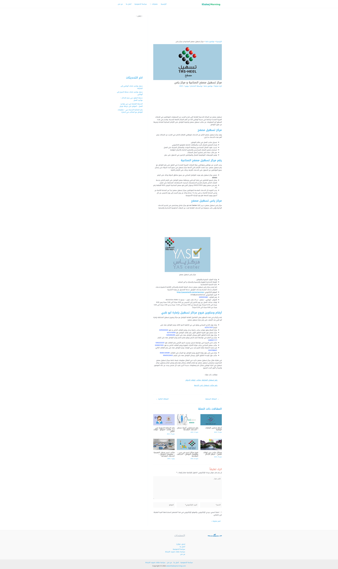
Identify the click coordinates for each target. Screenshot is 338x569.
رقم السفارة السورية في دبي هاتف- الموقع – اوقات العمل (164, 429)
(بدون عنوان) (180, 544)
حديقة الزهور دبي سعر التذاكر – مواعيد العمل (131, 99)
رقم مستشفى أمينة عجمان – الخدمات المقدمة (187, 428)
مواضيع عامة (208, 86)
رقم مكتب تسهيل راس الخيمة (205, 385)
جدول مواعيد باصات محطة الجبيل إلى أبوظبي (130, 93)
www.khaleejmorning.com (176, 565)
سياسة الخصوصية (179, 549)
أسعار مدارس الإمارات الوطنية (213, 428)
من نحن (182, 554)
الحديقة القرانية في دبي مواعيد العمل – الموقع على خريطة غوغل (131, 105)
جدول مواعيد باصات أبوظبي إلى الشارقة (132, 87)
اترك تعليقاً (218, 86)
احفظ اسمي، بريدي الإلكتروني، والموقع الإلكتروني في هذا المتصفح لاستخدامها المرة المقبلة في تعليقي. (188, 513)
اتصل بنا (182, 546)
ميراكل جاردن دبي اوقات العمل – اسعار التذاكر (212, 453)
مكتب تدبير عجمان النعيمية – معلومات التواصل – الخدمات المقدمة (164, 454)
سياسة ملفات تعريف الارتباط (175, 551)
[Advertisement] (187, 27)
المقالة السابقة (212, 399)
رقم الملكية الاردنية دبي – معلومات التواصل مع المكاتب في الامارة (130, 111)
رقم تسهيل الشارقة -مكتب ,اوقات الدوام (201, 380)
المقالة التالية (162, 399)
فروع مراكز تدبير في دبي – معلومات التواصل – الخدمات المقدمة (187, 454)
